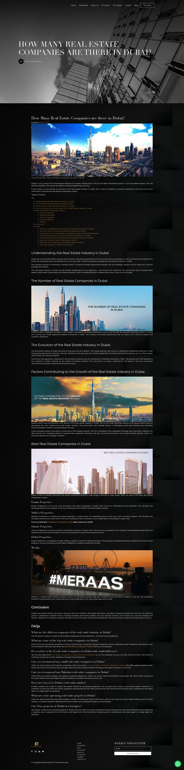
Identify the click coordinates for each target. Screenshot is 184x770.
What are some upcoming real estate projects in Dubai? (62, 242)
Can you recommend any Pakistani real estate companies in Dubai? (67, 238)
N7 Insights (117, 5)
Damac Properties (47, 217)
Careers (128, 5)
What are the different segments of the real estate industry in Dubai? (67, 229)
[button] (178, 764)
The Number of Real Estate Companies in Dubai (55, 204)
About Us (94, 5)
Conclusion (40, 224)
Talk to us (147, 5)
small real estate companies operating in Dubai (106, 665)
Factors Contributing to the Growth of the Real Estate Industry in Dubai (64, 208)
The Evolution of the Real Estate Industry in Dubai (55, 206)
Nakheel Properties (47, 215)
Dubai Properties (47, 220)
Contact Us (81, 759)
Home (73, 5)
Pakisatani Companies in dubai (60, 522)
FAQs (38, 226)
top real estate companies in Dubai (78, 646)
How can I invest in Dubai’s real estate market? (58, 240)
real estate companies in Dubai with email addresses (73, 655)
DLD (146, 332)
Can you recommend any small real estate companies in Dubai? (65, 236)
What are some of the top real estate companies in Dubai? (63, 231)
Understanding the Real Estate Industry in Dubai (55, 201)
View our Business (34, 62)
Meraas (43, 222)
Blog (136, 5)
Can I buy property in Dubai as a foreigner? (57, 245)
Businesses (83, 5)
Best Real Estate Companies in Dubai (50, 210)
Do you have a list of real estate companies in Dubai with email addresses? (69, 233)
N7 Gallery (106, 5)
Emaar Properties (47, 213)
